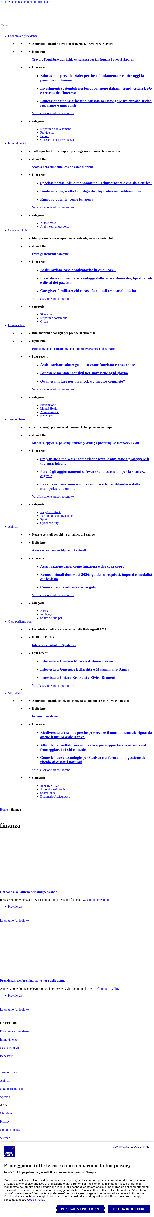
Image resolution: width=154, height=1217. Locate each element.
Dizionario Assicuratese (55, 796)
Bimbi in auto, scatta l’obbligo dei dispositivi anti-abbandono (90, 191)
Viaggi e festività (50, 512)
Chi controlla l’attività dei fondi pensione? (28, 892)
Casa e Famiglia (10, 1047)
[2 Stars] (9, 915)
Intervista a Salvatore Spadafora (54, 645)
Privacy (5, 1121)
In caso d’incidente (45, 716)
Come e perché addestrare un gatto (68, 587)
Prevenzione (48, 405)
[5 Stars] (29, 915)
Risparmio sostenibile (53, 318)
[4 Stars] (22, 915)
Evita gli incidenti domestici (50, 254)
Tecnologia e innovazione (56, 515)
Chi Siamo (6, 1113)
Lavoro (44, 136)
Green (44, 321)
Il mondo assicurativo (53, 789)
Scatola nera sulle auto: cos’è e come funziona (63, 167)
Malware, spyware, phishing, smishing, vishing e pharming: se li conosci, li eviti (85, 443)
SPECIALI (15, 693)
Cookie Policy (35, 1199)
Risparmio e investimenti (55, 129)
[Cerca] (1, 30)
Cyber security (49, 523)
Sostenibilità (48, 793)
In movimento (17, 143)
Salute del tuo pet (51, 618)
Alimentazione (49, 412)
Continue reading (98, 899)
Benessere (46, 415)
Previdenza (47, 132)
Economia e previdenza (23, 36)
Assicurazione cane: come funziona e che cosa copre (82, 566)
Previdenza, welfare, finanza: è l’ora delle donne (32, 980)
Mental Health (49, 408)
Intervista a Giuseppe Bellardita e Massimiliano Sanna (84, 669)
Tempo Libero (9, 1072)
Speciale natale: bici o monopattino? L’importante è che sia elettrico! (96, 183)
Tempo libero (16, 419)
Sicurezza (46, 314)
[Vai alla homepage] (5, 13)
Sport (43, 519)
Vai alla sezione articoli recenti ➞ (53, 113)
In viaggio (46, 614)
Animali (13, 526)
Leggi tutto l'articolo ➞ (14, 920)
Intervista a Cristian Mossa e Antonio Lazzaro (78, 661)
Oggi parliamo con (20, 621)
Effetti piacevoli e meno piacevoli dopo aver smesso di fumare (73, 348)
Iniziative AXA (50, 785)
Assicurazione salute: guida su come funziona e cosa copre (87, 365)
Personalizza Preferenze (80, 1209)
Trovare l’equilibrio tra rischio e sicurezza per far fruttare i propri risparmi (83, 59)
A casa (44, 610)
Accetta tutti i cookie (129, 1209)
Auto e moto (48, 223)
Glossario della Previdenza (57, 139)
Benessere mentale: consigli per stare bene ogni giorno (84, 373)
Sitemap (5, 1138)
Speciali (5, 1097)
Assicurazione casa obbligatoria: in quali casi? (78, 270)
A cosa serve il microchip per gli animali (59, 550)
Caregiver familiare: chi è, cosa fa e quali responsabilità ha (88, 291)
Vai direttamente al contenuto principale (25, 1)
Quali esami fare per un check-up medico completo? (82, 381)
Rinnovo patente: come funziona (66, 199)
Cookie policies (10, 1129)
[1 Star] (3, 915)
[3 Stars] (16, 915)
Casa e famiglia (17, 230)
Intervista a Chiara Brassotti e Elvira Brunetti (77, 677)
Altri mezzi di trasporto (54, 226)
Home (4, 809)
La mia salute (16, 325)
